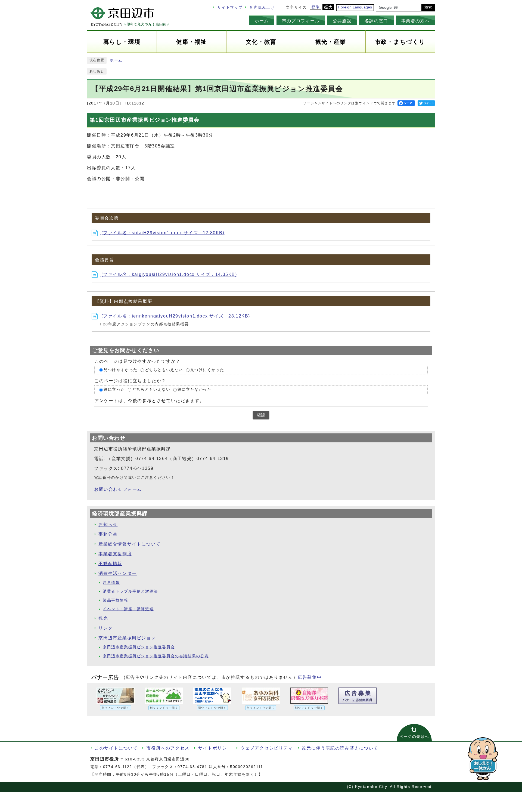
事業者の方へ (415, 20)
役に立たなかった (195, 389)
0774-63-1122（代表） (126, 767)
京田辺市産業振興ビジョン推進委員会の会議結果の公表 (156, 656)
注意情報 (111, 583)
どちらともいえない (164, 370)
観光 (103, 618)
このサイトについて (116, 748)
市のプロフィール (301, 20)
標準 (316, 7)
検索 (428, 7)
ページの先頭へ (414, 737)
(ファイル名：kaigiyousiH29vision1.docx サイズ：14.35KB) (168, 274)
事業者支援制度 (115, 553)
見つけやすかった (121, 370)
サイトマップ (230, 7)
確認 (261, 415)
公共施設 (342, 20)
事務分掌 (107, 534)
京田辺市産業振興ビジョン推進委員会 (139, 647)
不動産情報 (110, 563)
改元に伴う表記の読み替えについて (340, 748)
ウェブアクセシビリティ (266, 748)
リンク (105, 628)
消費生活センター (117, 573)
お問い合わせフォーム (118, 489)
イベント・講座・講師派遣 (128, 609)
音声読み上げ (262, 7)
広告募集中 (310, 677)
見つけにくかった (207, 370)
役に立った (114, 389)
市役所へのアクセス (167, 748)
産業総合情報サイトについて (129, 544)
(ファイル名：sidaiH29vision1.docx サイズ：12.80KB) (162, 232)
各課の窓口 (376, 20)
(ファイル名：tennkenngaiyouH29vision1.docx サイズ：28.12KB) (175, 316)
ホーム (262, 20)
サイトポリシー (215, 748)
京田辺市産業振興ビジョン (127, 638)
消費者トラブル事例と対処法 (130, 591)
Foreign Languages (355, 7)
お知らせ (107, 524)
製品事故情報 (115, 600)
